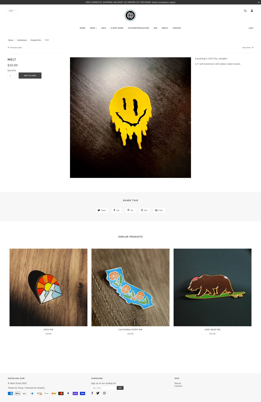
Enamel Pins (36, 40)
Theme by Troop (15, 388)
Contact (178, 386)
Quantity (11, 70)
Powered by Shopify (35, 388)
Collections (22, 40)
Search (178, 383)
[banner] (130, 15)
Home (10, 40)
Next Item (246, 47)
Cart (251, 28)
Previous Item (16, 47)
